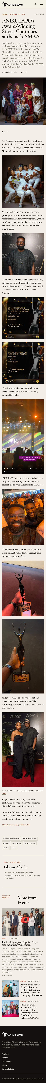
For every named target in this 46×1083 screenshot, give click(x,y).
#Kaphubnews (17, 843)
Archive (5, 1054)
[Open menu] (41, 4)
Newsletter (6, 1061)
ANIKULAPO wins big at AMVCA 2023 (16, 825)
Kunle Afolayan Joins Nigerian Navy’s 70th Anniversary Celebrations (20, 943)
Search (5, 1058)
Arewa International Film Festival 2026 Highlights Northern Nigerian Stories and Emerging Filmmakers (31, 990)
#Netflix (5, 848)
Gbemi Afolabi (12, 72)
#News (14, 848)
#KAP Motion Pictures (29, 838)
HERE (4, 793)
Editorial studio (8, 1069)
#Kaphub (6, 843)
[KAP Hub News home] (12, 4)
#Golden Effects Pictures (11, 838)
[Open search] (35, 4)
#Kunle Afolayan (30, 843)
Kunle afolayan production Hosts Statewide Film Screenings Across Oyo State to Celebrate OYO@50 (29, 1011)
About (4, 1065)
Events (5, 14)
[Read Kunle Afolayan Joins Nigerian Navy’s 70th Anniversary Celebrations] (23, 922)
